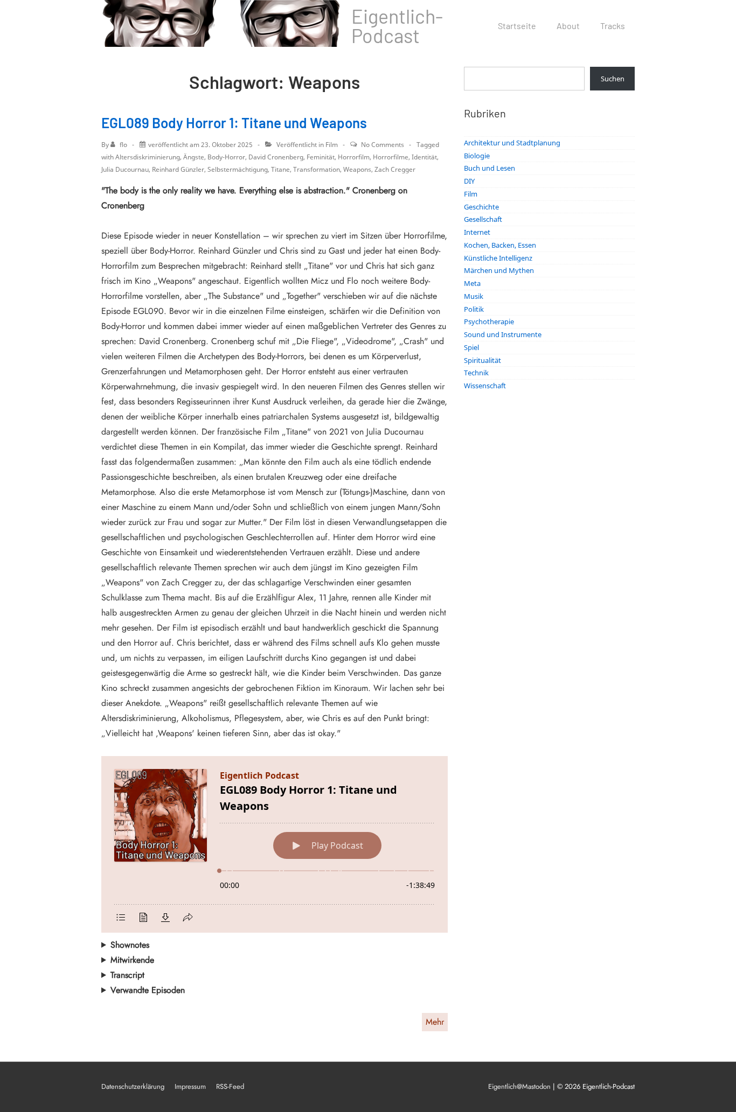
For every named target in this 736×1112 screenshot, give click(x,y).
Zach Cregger (394, 169)
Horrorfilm (354, 157)
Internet (477, 232)
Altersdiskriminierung (147, 157)
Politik (474, 309)
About (568, 25)
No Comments (382, 144)
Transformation (316, 169)
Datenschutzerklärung (132, 1086)
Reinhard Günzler (178, 169)
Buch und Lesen (489, 168)
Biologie (477, 155)
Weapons (357, 169)
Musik (473, 296)
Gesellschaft (483, 219)
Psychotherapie (489, 321)
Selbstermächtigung (237, 169)
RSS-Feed (230, 1086)
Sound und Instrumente (502, 334)
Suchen (612, 78)
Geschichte (481, 207)
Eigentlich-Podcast (397, 25)
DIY (469, 181)
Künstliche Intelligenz (498, 258)
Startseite (517, 25)
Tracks (612, 25)
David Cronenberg (275, 157)
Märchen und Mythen (499, 270)
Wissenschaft (485, 385)
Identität (424, 157)
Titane (280, 169)
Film (331, 144)
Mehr (435, 1022)
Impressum (190, 1086)
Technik (476, 372)
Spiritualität (482, 360)
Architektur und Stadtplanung (512, 143)
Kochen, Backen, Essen (500, 245)
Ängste (193, 157)
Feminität (321, 157)
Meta (472, 283)
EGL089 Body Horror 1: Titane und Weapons (234, 122)
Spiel (471, 347)
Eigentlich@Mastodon (519, 1086)
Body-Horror (226, 157)
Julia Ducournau (125, 169)
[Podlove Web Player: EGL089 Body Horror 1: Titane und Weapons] (274, 844)
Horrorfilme (390, 157)
